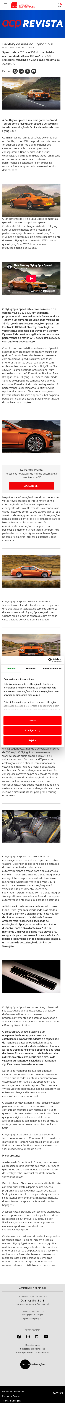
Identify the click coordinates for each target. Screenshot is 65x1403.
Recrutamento (32, 1345)
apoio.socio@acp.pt (32, 1318)
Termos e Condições (11, 1400)
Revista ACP (28, 47)
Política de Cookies (11, 1396)
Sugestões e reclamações (32, 1348)
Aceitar (32, 720)
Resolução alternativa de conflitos (32, 1352)
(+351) (32, 1300)
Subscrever (31, 485)
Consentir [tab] (11, 668)
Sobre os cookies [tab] (52, 668)
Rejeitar (32, 740)
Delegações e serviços (32, 1314)
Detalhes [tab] (31, 668)
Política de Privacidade (13, 1391)
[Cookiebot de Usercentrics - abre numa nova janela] (48, 660)
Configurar (31, 730)
